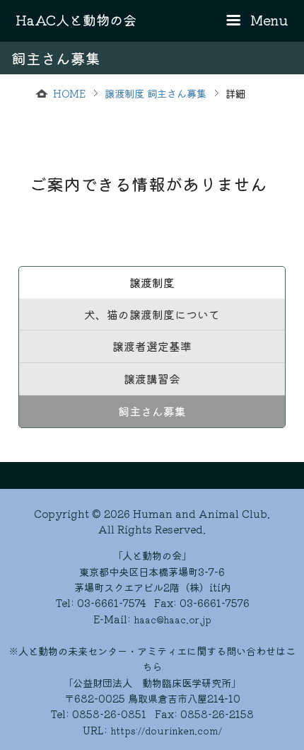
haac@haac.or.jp (172, 619)
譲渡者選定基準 (152, 346)
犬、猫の (152, 314)
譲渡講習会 (152, 378)
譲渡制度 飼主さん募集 (155, 93)
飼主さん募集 (152, 411)
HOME (69, 93)
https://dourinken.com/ (166, 730)
